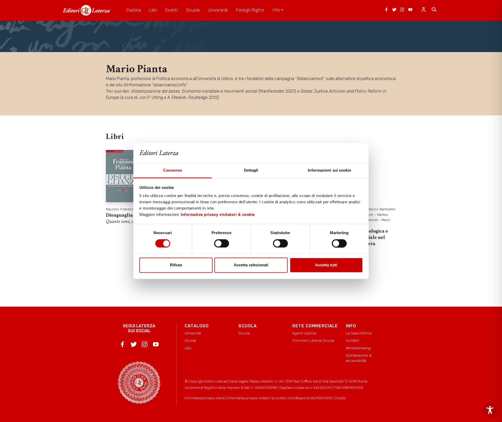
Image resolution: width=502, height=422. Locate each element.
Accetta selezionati (251, 265)
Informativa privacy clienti (205, 398)
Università (193, 333)
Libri (188, 348)
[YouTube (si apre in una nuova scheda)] (410, 10)
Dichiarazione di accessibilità (359, 358)
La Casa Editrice (359, 333)
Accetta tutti (326, 265)
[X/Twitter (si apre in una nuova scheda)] (394, 10)
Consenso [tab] (172, 170)
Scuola (190, 340)
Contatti (352, 340)
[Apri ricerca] (434, 10)
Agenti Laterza (304, 333)
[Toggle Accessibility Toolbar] (490, 410)
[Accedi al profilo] (423, 10)
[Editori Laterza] (86, 10)
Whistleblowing (358, 348)
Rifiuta (176, 265)
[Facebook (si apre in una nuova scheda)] (386, 10)
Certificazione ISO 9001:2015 (310, 398)
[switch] (221, 243)
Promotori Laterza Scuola (313, 340)
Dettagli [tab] (251, 170)
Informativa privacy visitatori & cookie (218, 214)
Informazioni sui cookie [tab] (329, 170)
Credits (340, 398)
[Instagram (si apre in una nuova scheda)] (402, 10)
